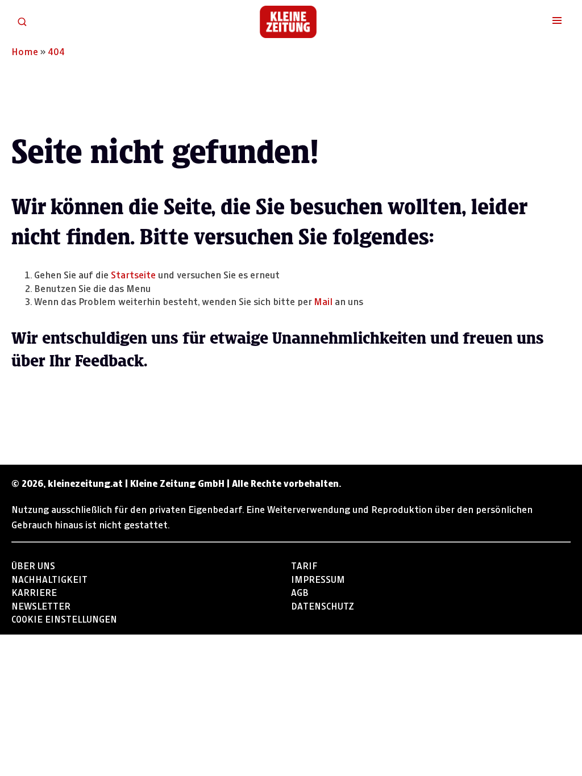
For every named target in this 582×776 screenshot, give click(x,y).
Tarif (304, 564)
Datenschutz (322, 605)
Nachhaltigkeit (49, 578)
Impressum (318, 578)
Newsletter (40, 605)
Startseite (133, 273)
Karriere (34, 591)
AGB (300, 591)
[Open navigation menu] (557, 21)
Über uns (33, 564)
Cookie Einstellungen (64, 618)
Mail (323, 300)
